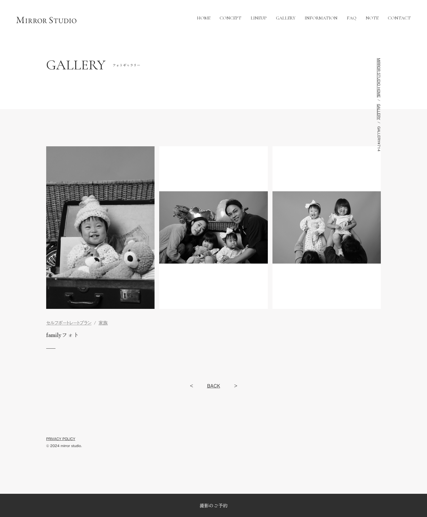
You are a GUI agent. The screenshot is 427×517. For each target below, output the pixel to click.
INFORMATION (321, 18)
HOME (203, 18)
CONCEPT (230, 18)
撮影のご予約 (213, 505)
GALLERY (285, 18)
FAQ (351, 18)
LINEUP (259, 18)
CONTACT (399, 18)
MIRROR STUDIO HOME (379, 78)
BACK (213, 385)
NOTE (372, 18)
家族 (103, 322)
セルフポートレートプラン (69, 322)
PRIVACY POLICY (60, 438)
